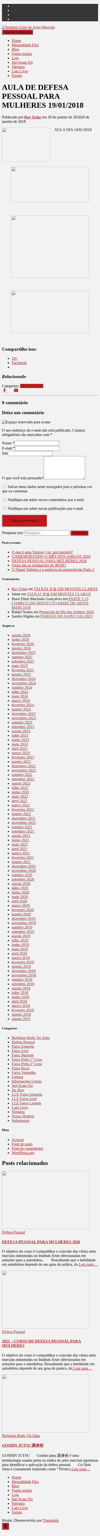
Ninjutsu (18, 67)
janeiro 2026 (21, 648)
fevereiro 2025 (23, 670)
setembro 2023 (23, 727)
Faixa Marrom (22, 1055)
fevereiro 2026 (23, 644)
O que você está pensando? (23, 478)
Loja (15, 58)
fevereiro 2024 (23, 705)
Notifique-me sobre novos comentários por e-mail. (46, 500)
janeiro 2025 (21, 674)
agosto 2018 (21, 988)
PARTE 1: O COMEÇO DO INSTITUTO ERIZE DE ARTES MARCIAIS (50, 603)
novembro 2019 (24, 923)
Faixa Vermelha (24, 1073)
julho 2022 (20, 788)
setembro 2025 (23, 661)
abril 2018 (19, 1001)
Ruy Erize (19, 589)
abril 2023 (19, 748)
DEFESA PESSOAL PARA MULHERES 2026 (49, 561)
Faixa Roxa (20, 1068)
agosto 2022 (21, 783)
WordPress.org (23, 1153)
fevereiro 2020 (23, 910)
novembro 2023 (24, 718)
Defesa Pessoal (31, 386)
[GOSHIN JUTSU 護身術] (45, 1431)
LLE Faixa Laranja (26, 1103)
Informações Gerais (27, 1081)
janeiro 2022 (21, 814)
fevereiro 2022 (23, 809)
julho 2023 (20, 735)
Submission (20, 1120)
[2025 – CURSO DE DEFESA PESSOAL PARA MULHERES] (45, 1327)
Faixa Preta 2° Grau (27, 1064)
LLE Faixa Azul (24, 1099)
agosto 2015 (21, 1019)
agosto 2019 (21, 936)
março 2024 (21, 700)
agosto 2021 (21, 836)
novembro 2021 (24, 823)
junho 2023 (20, 740)
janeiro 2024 (21, 709)
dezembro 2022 (23, 766)
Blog (15, 49)
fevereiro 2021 (23, 857)
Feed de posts (22, 1144)
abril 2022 (19, 801)
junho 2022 (20, 792)
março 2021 (21, 853)
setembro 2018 (23, 984)
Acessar (18, 1140)
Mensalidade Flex (25, 45)
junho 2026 (20, 639)
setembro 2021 (23, 831)
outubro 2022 (22, 775)
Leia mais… (88, 1264)
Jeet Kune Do (22, 62)
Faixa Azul (20, 1051)
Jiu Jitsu (18, 1090)
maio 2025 (20, 666)
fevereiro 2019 (23, 962)
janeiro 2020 (21, 914)
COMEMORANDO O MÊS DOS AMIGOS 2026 (51, 556)
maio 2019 (20, 949)
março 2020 (21, 905)
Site (5, 453)
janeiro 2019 (21, 966)
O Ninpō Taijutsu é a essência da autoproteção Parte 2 (53, 569)
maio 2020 (20, 897)
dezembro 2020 (23, 866)
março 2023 (21, 753)
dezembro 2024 (23, 679)
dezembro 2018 (23, 971)
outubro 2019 (22, 927)
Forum (17, 75)
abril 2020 (19, 901)
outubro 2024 (22, 687)
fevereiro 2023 (23, 757)
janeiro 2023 (21, 762)
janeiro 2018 (21, 1014)
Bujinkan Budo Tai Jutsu (31, 1038)
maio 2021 (20, 844)
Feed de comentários (27, 1148)
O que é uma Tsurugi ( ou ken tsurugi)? (42, 552)
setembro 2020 (23, 879)
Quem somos (22, 54)
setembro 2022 (23, 779)
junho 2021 (20, 840)
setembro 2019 (23, 932)
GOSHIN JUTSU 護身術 (22, 1445)
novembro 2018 (24, 975)
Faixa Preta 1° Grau (27, 1059)
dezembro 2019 (23, 918)
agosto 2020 (21, 884)
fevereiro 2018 (23, 1010)
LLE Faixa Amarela (27, 1094)
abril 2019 (19, 953)
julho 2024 (20, 692)
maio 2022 (20, 796)
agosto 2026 (21, 635)
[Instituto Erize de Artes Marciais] (28, 27)
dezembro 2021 (23, 818)
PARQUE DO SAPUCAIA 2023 (66, 616)
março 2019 (21, 958)
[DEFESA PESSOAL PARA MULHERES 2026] (45, 1228)
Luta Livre (20, 71)
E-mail (8, 448)
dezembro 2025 (23, 653)
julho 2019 (20, 940)
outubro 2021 (22, 827)
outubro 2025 (22, 657)
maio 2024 (20, 696)
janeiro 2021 (21, 862)
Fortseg (17, 1077)
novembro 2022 (24, 770)
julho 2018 (20, 993)
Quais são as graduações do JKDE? (39, 565)
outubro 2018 (22, 979)
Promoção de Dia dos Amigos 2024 (66, 612)
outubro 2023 (22, 722)
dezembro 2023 (23, 714)
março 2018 (21, 1006)
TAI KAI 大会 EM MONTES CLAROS (66, 589)
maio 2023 (20, 744)
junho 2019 (20, 945)
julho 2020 (20, 888)
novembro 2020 (24, 871)
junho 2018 (20, 997)
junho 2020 (20, 892)
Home (16, 41)
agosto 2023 (21, 731)
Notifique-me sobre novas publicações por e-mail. (46, 508)
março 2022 (21, 805)
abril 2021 (19, 849)
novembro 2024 (24, 683)
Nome (8, 443)
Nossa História (23, 1116)
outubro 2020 (22, 875)
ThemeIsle (51, 1520)
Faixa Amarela (23, 1046)
